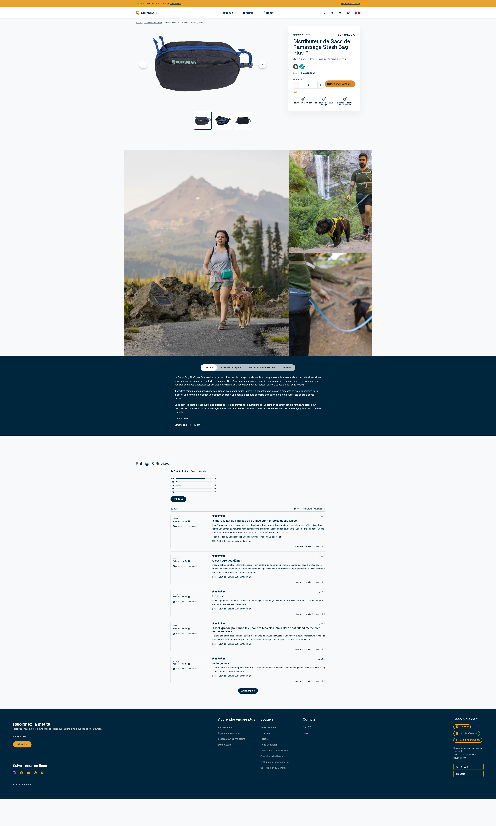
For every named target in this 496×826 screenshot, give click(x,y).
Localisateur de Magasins (231, 738)
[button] (301, 35)
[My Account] (331, 12)
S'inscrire (22, 744)
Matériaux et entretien (262, 367)
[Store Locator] (339, 12)
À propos (269, 12)
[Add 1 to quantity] (320, 85)
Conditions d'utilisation (272, 756)
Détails (209, 367)
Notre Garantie (268, 727)
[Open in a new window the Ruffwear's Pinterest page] (35, 772)
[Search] (323, 12)
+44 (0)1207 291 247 (470, 740)
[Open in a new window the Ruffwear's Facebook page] (21, 772)
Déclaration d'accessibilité (274, 750)
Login (306, 733)
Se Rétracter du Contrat (273, 767)
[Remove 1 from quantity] (296, 85)
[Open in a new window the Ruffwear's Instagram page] (14, 772)
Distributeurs (224, 744)
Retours (264, 738)
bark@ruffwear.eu (469, 733)
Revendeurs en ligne (229, 733)
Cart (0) (307, 727)
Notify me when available (340, 84)
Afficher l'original (243, 541)
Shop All (139, 23)
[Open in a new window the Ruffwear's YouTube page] (28, 772)
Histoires (248, 12)
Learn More (175, 3)
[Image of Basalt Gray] (202, 120)
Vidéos (287, 367)
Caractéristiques (231, 367)
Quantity (298, 79)
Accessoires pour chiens (153, 23)
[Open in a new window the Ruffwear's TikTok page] (42, 772)
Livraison (265, 733)
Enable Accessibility (350, 3)
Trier (296, 508)
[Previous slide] (143, 64)
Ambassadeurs (226, 727)
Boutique (227, 12)
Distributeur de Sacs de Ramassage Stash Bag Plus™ (183, 23)
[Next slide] (262, 64)
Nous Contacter (268, 744)
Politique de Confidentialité (274, 762)
